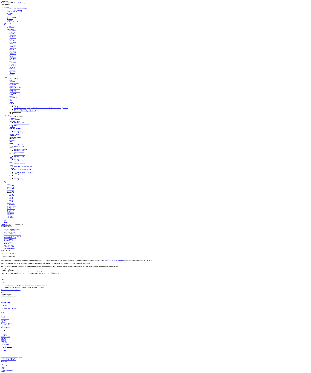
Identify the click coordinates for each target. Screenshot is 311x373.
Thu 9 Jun (13, 35)
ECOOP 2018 (10, 198)
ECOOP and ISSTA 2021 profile (12, 235)
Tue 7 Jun (12, 32)
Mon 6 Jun (13, 30)
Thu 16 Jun (13, 45)
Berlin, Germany (21, 2)
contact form (4, 305)
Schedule (9, 20)
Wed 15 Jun (13, 43)
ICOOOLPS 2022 (5, 337)
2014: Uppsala (11, 204)
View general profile (5, 295)
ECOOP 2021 (10, 194)
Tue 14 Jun (13, 42)
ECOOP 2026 (10, 187)
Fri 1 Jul (12, 67)
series (10, 224)
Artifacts (12, 86)
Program (6, 24)
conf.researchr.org (8, 308)
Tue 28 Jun (13, 62)
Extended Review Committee (21, 124)
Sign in (6, 220)
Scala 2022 (3, 350)
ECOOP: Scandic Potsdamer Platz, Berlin (18, 8)
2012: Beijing (10, 207)
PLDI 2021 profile (8, 242)
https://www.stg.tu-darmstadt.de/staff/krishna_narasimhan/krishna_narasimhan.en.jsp (31, 271)
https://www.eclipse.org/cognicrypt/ (114, 260)
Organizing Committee (19, 131)
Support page (3, 309)
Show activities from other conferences (10, 290)
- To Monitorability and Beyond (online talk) (25, 111)
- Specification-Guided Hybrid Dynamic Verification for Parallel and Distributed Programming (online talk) (41, 108)
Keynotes (12, 81)
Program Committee (19, 122)
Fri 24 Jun (13, 57)
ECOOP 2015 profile (9, 230)
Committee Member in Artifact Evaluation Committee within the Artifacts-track (24, 287)
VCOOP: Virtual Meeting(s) (14, 10)
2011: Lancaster (11, 209)
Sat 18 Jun (13, 48)
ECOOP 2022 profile (6, 226)
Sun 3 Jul (12, 70)
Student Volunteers (15, 92)
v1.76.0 (15, 308)
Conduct (9, 14)
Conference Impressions (13, 22)
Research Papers (14, 83)
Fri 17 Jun (13, 46)
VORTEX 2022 (5, 344)
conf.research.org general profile (12, 229)
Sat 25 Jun (13, 58)
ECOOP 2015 (10, 203)
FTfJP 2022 (4, 335)
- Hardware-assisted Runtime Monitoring (24, 109)
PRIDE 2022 (4, 341)
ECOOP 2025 (10, 188)
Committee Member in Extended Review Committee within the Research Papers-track (26, 285)
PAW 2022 (3, 338)
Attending (6, 7)
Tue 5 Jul (12, 73)
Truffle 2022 (4, 342)
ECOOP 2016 (10, 201)
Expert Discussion (15, 89)
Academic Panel (18, 130)
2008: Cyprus (10, 213)
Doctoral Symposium (15, 87)
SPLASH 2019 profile (9, 245)
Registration (10, 19)
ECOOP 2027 (10, 185)
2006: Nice (10, 216)
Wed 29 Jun (13, 64)
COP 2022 (3, 334)
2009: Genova (10, 212)
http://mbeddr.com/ (85, 263)
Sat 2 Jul (12, 68)
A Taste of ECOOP (9, 23)
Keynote (16, 177)
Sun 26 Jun (13, 59)
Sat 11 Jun (13, 38)
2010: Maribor (10, 210)
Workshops (13, 84)
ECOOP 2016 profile (9, 232)
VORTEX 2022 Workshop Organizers (23, 172)
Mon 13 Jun (13, 41)
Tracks (5, 77)
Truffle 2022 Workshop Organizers (23, 169)
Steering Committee (19, 152)
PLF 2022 (3, 340)
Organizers (13, 118)
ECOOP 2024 (10, 190)
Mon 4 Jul (13, 71)
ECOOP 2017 (10, 200)
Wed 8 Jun (13, 33)
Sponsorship (10, 13)
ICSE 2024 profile (8, 241)
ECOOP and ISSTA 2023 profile (12, 236)
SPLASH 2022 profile (9, 248)
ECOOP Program (11, 26)
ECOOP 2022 (4, 224)
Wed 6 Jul (12, 74)
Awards (12, 80)
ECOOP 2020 (10, 196)
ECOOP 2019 (10, 197)
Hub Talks (13, 90)
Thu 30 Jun (13, 65)
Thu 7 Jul (12, 76)
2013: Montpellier (11, 206)
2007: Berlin (10, 214)
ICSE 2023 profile (8, 239)
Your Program (10, 27)
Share (2, 292)
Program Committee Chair (20, 149)
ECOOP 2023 (10, 191)
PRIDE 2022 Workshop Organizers (23, 166)
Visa (8, 16)
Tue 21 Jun (13, 52)
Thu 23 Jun (13, 55)
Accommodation (11, 17)
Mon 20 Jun (13, 51)
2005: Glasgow (11, 217)
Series (8, 184)
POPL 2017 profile (9, 243)
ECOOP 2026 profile (9, 233)
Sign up (6, 222)
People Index (13, 140)
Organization (7, 115)
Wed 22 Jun (13, 54)
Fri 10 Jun (13, 36)
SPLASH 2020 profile (9, 246)
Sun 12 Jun (13, 39)
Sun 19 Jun (13, 49)
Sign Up (3, 371)
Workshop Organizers (19, 146)
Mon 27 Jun (13, 61)
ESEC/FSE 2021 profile (10, 238)
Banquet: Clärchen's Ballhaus (14, 11)
